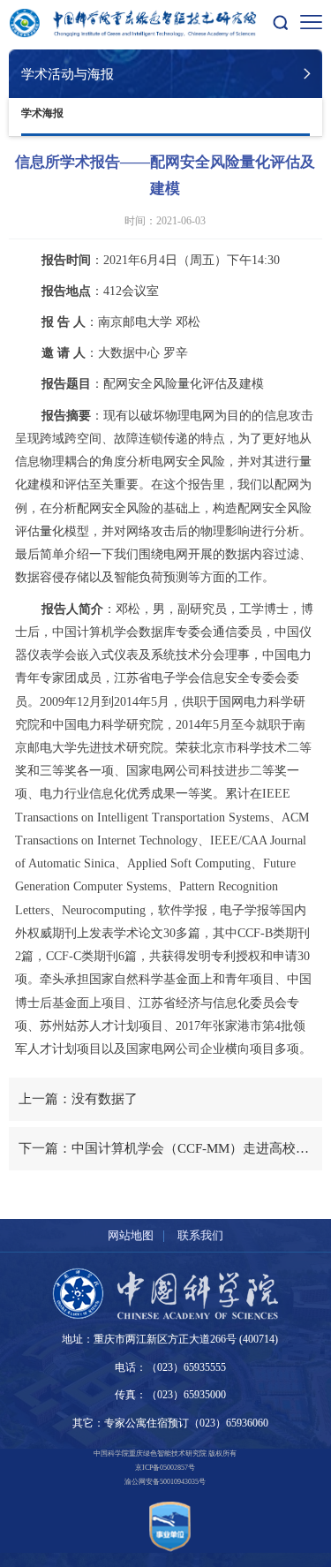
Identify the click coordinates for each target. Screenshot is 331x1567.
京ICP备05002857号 (165, 1468)
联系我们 (200, 1235)
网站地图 (131, 1235)
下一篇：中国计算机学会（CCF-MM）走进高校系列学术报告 (170, 1147)
